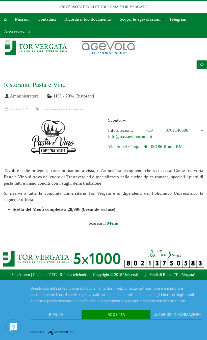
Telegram (177, 19)
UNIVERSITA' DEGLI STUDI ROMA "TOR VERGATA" (103, 7)
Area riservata (17, 31)
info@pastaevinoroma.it (130, 136)
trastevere (77, 109)
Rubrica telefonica (74, 275)
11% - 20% (63, 95)
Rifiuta (56, 314)
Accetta (116, 314)
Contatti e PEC (45, 275)
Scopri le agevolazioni (140, 19)
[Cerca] (201, 64)
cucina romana (49, 109)
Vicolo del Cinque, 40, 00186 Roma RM (145, 146)
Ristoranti (85, 95)
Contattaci (47, 19)
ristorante (64, 109)
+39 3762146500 (167, 130)
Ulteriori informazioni (177, 314)
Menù (112, 223)
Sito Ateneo (20, 275)
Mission (22, 19)
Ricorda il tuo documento (87, 19)
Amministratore (24, 95)
